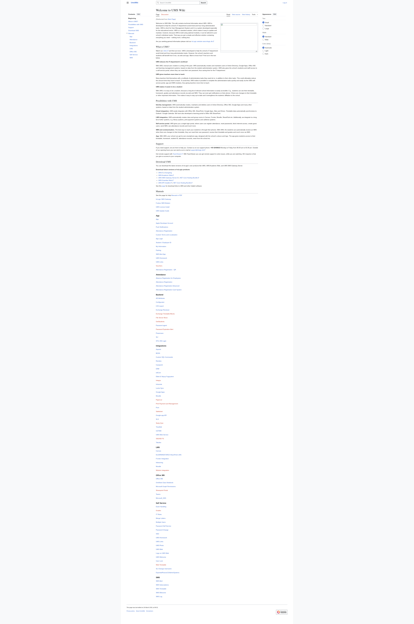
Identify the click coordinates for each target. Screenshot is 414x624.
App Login (159, 239)
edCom (158, 372)
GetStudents (160, 321)
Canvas (158, 451)
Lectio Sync (160, 388)
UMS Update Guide (162, 211)
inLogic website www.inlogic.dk (202, 41)
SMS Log (159, 596)
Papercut (159, 400)
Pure (157, 407)
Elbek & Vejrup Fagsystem (165, 376)
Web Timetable (161, 565)
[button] (127, 2)
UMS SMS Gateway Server (167, 178)
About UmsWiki (140, 611)
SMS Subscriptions (162, 585)
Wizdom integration (162, 470)
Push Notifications (162, 227)
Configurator (160, 302)
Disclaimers (149, 611)
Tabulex (158, 442)
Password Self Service (163, 526)
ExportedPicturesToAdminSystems (167, 572)
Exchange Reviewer (162, 310)
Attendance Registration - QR (166, 270)
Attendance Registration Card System (169, 290)
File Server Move (162, 318)
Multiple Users (161, 522)
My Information (161, 246)
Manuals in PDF (176, 195)
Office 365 (159, 479)
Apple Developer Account (164, 223)
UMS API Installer (164, 183)
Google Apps (160, 392)
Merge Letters (160, 518)
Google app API (161, 415)
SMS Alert (159, 581)
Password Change (162, 530)
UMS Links (159, 262)
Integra (158, 380)
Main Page (171, 19)
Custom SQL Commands (164, 357)
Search (203, 3)
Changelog (168, 173)
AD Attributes (160, 298)
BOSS (158, 353)
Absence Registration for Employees (168, 278)
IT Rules (159, 514)
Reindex (159, 361)
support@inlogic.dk (197, 150)
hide (138, 14)
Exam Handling (161, 506)
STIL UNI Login (161, 341)
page (163, 186)
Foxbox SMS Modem (163, 203)
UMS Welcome (161, 557)
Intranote (159, 384)
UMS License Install (162, 207)
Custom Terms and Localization (166, 235)
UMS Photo (160, 545)
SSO (157, 534)
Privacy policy (131, 611)
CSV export (160, 306)
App (157, 219)
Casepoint (159, 365)
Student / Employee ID (163, 242)
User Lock (159, 561)
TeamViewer (177, 154)
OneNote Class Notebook (164, 482)
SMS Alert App (161, 254)
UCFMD (158, 431)
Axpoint (158, 349)
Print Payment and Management (167, 404)
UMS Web (159, 549)
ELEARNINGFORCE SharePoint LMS (168, 455)
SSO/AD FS (160, 438)
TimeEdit (159, 427)
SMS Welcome (161, 592)
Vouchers (159, 266)
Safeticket (159, 411)
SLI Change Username (164, 569)
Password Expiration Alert (164, 329)
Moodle (158, 396)
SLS (157, 419)
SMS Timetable (161, 589)
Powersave (159, 333)
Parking (158, 250)
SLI (157, 337)
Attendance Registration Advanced (167, 286)
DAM (157, 369)
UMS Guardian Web (165, 180)
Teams (158, 494)
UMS (160, 173)
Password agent (161, 325)
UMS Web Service (162, 435)
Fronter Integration (162, 459)
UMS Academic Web (165, 175)
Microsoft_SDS (161, 498)
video (165, 51)
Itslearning (159, 462)
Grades (158, 510)
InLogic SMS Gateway (163, 199)
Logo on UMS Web (162, 553)
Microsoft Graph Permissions (166, 486)
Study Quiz (159, 423)
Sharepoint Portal (162, 490)
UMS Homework (161, 258)
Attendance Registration (164, 231)
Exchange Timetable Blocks (165, 314)
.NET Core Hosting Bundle (189, 178)
